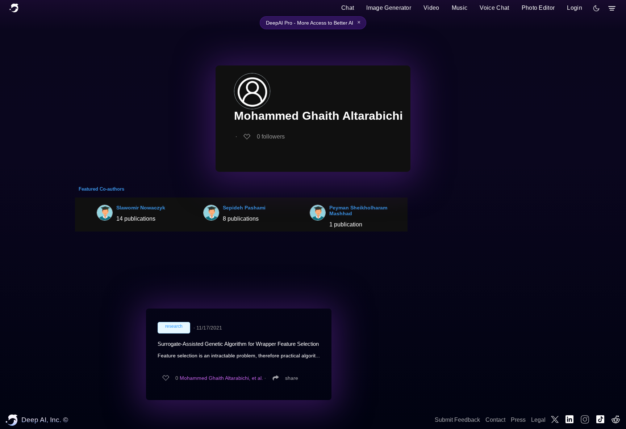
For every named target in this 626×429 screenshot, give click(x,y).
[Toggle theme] (596, 8)
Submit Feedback (457, 420)
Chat (347, 8)
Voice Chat (494, 8)
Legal (538, 420)
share (291, 378)
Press (518, 420)
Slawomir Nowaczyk (140, 208)
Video (431, 8)
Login (574, 8)
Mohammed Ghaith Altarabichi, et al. (221, 378)
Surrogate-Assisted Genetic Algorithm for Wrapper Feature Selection (238, 344)
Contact (495, 420)
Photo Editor (538, 8)
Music (460, 8)
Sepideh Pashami (244, 208)
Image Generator (388, 8)
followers (271, 136)
